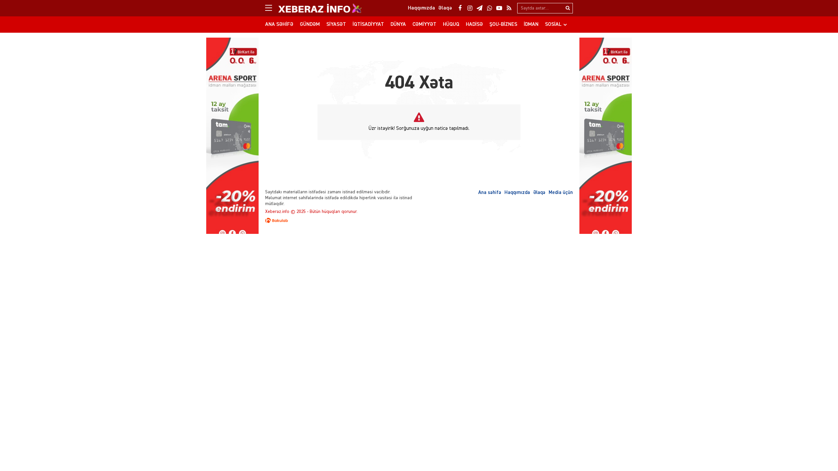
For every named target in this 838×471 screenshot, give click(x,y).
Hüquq (451, 24)
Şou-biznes (503, 24)
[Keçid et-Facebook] (460, 8)
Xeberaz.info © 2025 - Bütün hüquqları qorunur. (311, 211)
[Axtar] (568, 8)
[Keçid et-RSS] (509, 8)
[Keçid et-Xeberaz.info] (314, 8)
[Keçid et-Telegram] (479, 8)
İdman (531, 24)
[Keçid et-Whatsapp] (489, 8)
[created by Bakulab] (419, 220)
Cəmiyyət (424, 24)
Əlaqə (539, 192)
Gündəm (310, 24)
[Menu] (271, 8)
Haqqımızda (517, 192)
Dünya (398, 24)
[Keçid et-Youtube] (499, 8)
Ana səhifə (279, 24)
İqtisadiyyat (368, 24)
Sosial (553, 24)
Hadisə (474, 24)
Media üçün (561, 192)
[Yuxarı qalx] (819, 452)
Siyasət (336, 24)
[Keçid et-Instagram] (470, 8)
